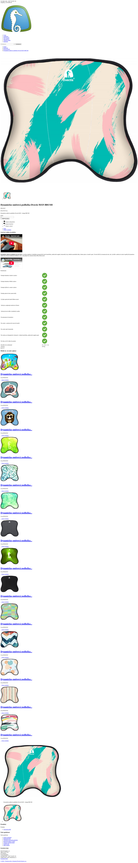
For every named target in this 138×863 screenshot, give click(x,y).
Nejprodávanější (7, 829)
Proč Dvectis (6, 37)
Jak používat (6, 39)
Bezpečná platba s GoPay (9, 841)
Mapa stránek (6, 845)
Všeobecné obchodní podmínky (10, 840)
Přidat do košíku (5, 218)
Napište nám (6, 844)
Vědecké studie (6, 40)
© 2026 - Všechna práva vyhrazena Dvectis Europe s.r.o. (13, 861)
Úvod (4, 35)
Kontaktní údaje (4, 858)
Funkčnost (5, 36)
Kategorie (5, 41)
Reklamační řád (7, 838)
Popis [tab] (4, 228)
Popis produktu (5, 380)
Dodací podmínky (7, 837)
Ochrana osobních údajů (9, 842)
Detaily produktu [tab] (7, 229)
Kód (2, 348)
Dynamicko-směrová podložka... (16, 374)
